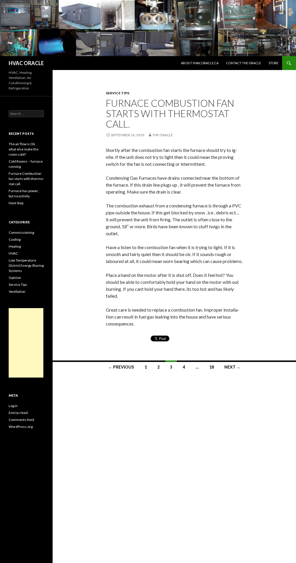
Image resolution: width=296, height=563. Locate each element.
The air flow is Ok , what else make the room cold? (23, 149)
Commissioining (21, 232)
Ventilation (17, 291)
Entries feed (18, 413)
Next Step (16, 203)
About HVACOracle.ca (200, 63)
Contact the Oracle (243, 63)
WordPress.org (21, 426)
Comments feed (21, 419)
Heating (15, 246)
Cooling (15, 239)
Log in (13, 406)
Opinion (15, 277)
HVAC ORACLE (26, 63)
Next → (232, 367)
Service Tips (117, 93)
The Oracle (162, 135)
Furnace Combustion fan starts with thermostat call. (170, 113)
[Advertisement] (26, 343)
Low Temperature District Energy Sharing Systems (26, 265)
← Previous (121, 367)
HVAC (13, 253)
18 (211, 367)
